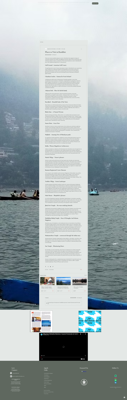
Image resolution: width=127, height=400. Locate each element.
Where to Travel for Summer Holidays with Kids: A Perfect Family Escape (46, 287)
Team (45, 385)
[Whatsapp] (116, 380)
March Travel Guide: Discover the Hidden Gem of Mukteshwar (63, 287)
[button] (58, 3)
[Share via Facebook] (45, 266)
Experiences (46, 378)
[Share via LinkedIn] (50, 266)
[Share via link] (52, 266)
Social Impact (46, 382)
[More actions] (81, 49)
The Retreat (46, 375)
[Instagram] (116, 378)
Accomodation (46, 376)
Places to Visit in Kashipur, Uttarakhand (78, 287)
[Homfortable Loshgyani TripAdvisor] (116, 376)
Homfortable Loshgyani (48, 373)
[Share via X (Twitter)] (48, 266)
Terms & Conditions (47, 383)
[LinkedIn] (116, 382)
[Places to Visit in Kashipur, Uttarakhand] (79, 281)
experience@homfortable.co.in (18, 376)
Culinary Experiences (48, 380)
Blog (45, 387)
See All (85, 275)
